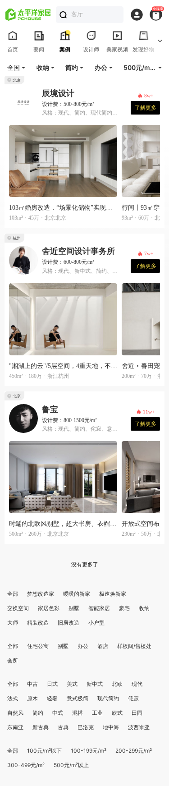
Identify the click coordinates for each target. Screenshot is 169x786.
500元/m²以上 (71, 765)
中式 (57, 712)
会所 (12, 660)
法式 (12, 698)
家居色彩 (48, 608)
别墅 (74, 608)
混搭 (77, 712)
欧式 (117, 712)
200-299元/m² (133, 750)
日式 (52, 683)
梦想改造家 (40, 593)
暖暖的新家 (76, 593)
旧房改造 (68, 622)
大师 (12, 622)
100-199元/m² (88, 750)
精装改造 (38, 622)
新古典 (40, 727)
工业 (97, 712)
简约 (37, 712)
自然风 (15, 712)
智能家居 (99, 608)
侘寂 (133, 698)
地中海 (111, 727)
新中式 (95, 683)
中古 (32, 683)
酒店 (102, 646)
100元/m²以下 (44, 750)
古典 (63, 727)
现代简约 (108, 698)
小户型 (96, 622)
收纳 (144, 608)
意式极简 (77, 698)
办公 (83, 646)
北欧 (117, 683)
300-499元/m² (26, 765)
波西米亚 (139, 727)
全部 (12, 593)
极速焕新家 (112, 593)
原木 (32, 698)
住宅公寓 (38, 646)
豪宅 (124, 608)
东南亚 (15, 727)
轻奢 (52, 698)
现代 (137, 683)
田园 (137, 712)
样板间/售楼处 (134, 646)
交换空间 (18, 608)
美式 (72, 683)
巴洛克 (86, 727)
